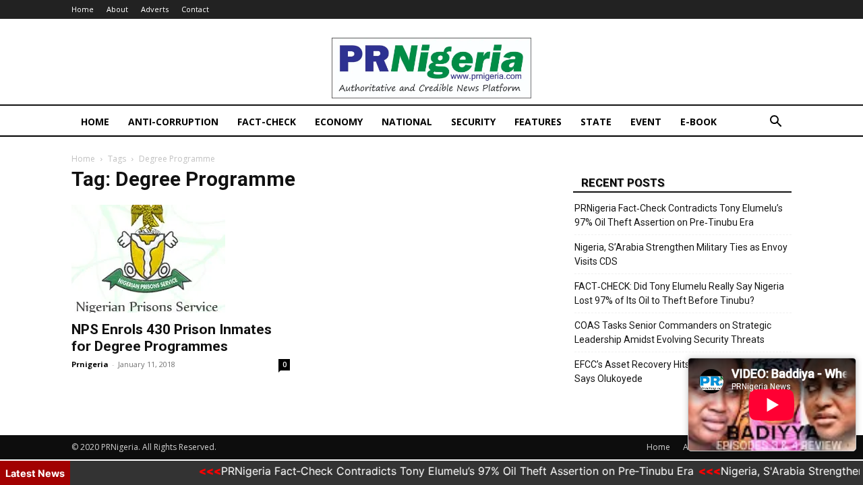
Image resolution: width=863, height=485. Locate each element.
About (117, 9)
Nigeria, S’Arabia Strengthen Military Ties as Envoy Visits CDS (680, 254)
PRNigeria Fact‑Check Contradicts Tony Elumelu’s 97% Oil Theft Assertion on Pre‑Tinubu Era (678, 215)
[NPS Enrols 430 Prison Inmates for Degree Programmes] (180, 259)
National (407, 121)
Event (645, 121)
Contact (195, 9)
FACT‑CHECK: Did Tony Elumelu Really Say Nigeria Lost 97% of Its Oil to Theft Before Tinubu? (679, 293)
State (596, 121)
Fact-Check (266, 121)
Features (538, 121)
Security (473, 121)
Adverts (155, 9)
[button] (775, 123)
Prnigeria (90, 364)
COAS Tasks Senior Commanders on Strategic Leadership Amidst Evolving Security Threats (672, 332)
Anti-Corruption (173, 121)
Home (82, 9)
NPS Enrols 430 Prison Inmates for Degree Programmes (171, 337)
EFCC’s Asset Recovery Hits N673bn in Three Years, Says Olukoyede (682, 371)
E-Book (698, 121)
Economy (339, 121)
